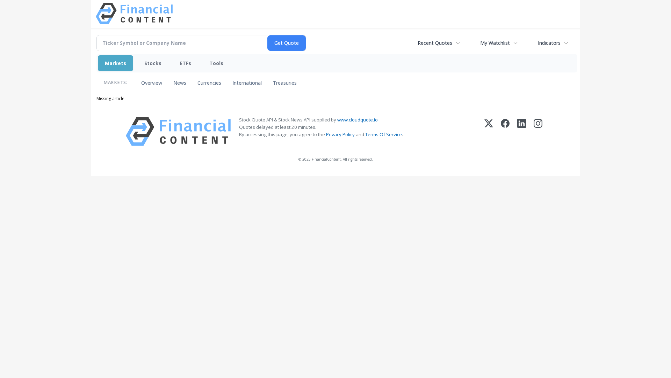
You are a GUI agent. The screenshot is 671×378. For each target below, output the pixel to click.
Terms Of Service (383, 134)
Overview (151, 82)
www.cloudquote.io (357, 120)
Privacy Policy (340, 134)
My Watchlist (495, 43)
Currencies (209, 82)
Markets (115, 63)
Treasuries (285, 82)
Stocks (152, 63)
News (179, 82)
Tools (216, 63)
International (247, 82)
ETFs (185, 63)
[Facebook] (505, 131)
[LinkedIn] (521, 131)
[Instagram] (538, 131)
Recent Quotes (435, 43)
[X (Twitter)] (489, 131)
